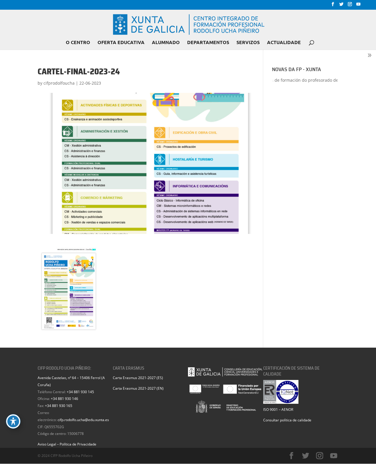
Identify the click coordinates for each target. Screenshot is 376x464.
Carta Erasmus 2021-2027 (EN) (138, 388)
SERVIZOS (248, 42)
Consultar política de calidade (287, 420)
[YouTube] (358, 6)
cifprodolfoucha (59, 83)
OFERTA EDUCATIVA (121, 42)
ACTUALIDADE (284, 42)
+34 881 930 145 (80, 391)
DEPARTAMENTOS (208, 42)
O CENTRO (78, 42)
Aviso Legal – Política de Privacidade (67, 444)
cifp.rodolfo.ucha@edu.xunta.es (83, 419)
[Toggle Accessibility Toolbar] (13, 421)
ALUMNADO (166, 42)
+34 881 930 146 (64, 398)
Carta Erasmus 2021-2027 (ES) (138, 377)
